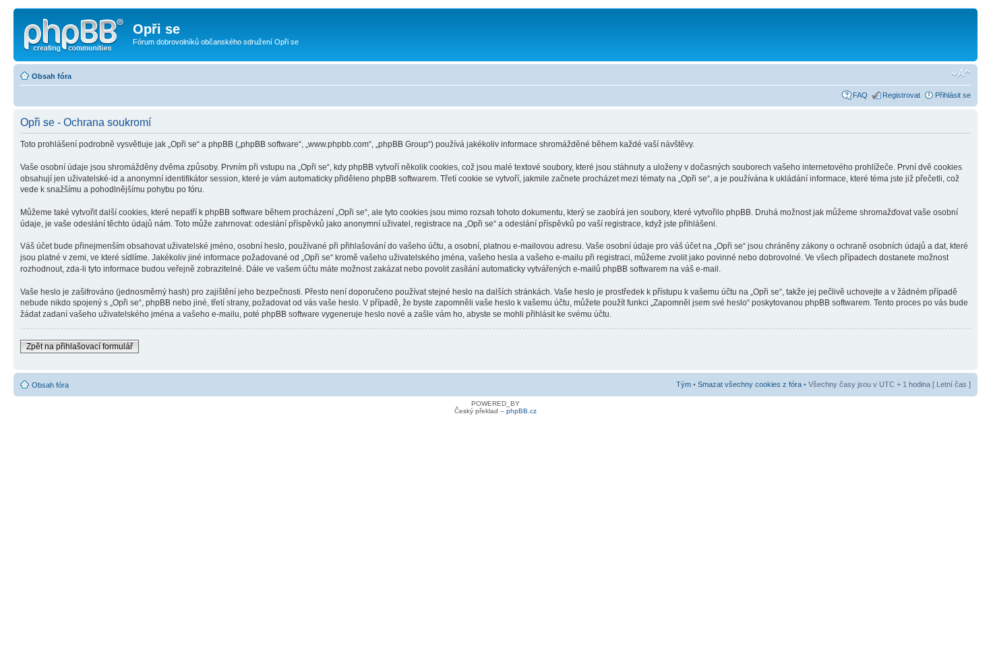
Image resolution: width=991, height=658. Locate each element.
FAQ (860, 95)
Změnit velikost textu (961, 73)
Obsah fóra (51, 76)
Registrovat (901, 95)
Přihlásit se (953, 95)
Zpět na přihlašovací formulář (79, 346)
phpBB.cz (521, 411)
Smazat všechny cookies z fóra (750, 384)
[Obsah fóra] (75, 33)
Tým (683, 384)
